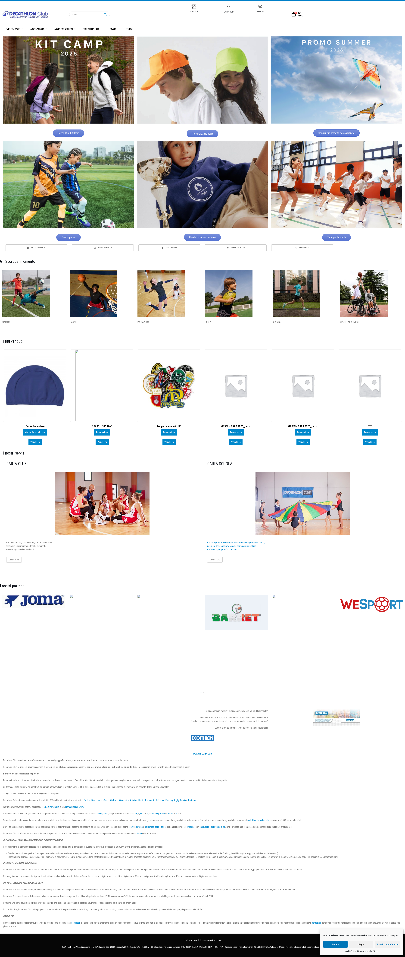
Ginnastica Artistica (128, 800)
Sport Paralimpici (51, 806)
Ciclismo (114, 800)
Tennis (183, 800)
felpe (163, 826)
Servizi (129, 29)
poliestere (149, 826)
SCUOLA (112, 29)
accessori (75, 922)
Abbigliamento (37, 29)
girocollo (191, 826)
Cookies (212, 940)
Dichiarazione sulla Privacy (367, 951)
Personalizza (35, 432)
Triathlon (192, 800)
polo (157, 826)
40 (172, 813)
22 (169, 813)
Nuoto (141, 800)
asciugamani (103, 813)
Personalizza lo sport (202, 133)
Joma (139, 833)
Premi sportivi (68, 237)
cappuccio (204, 826)
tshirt (131, 826)
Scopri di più (14, 560)
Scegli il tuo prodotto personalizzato (336, 133)
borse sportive (158, 813)
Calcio (106, 800)
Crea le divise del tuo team (202, 237)
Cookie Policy (350, 951)
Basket (87, 800)
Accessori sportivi (64, 29)
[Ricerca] (105, 14)
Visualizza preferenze (388, 944)
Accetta (335, 944)
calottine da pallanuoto (258, 820)
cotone (139, 826)
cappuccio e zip (218, 826)
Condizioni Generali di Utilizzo (196, 940)
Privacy (219, 940)
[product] (35, 385)
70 (176, 813)
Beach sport (97, 800)
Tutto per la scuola (336, 237)
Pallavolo (160, 800)
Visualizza (35, 442)
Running (169, 800)
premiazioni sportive (74, 806)
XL (147, 813)
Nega (361, 944)
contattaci (316, 922)
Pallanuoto (150, 800)
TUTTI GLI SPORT (13, 29)
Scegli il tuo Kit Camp (68, 133)
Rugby (176, 800)
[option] (36, 247)
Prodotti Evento (91, 29)
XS (136, 813)
